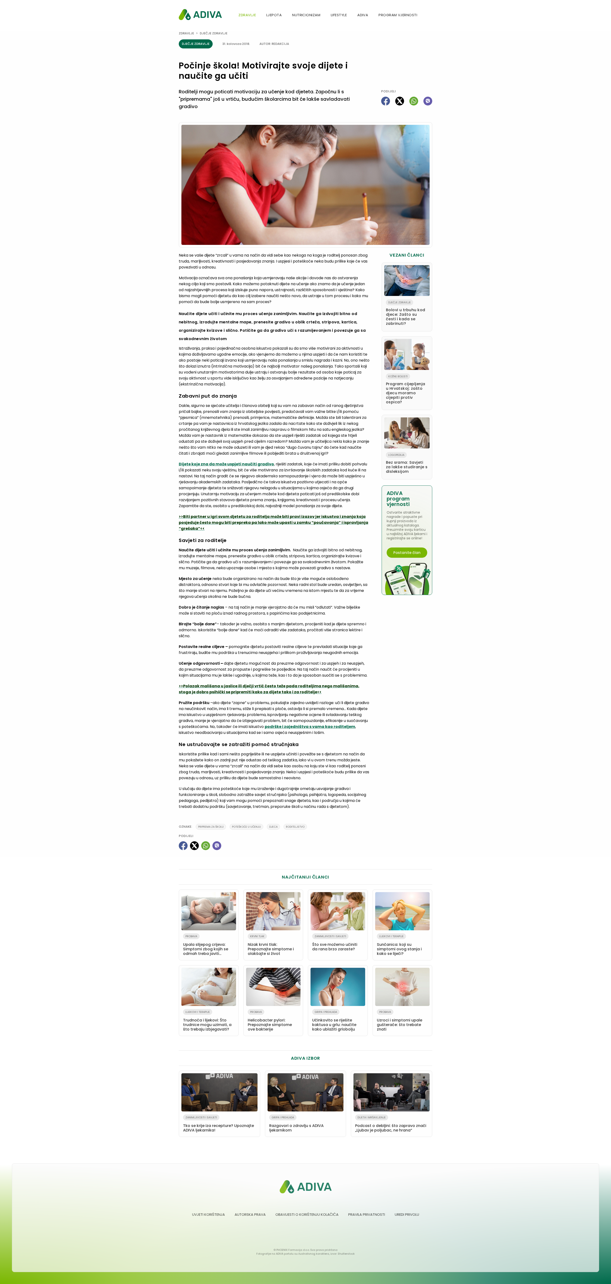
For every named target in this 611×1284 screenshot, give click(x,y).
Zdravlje (247, 15)
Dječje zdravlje (213, 33)
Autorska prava (250, 1214)
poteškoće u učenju (246, 827)
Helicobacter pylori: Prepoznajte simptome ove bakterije (270, 1021)
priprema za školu (211, 827)
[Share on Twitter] (399, 101)
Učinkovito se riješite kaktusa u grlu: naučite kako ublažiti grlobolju (334, 1021)
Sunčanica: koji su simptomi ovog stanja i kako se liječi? (399, 945)
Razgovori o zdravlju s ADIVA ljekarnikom (296, 1124)
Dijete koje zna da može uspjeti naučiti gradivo (226, 464)
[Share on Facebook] (385, 101)
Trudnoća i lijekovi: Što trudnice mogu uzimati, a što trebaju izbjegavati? (207, 1021)
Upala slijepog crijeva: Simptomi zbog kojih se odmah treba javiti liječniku (205, 946)
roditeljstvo (295, 827)
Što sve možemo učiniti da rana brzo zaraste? (334, 943)
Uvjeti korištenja (208, 1214)
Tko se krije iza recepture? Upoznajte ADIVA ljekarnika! (218, 1124)
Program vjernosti (398, 15)
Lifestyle (339, 15)
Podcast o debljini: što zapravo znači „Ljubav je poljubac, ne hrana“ (390, 1124)
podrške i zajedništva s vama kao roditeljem (310, 726)
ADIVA (362, 15)
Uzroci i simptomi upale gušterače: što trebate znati (399, 1021)
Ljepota (274, 15)
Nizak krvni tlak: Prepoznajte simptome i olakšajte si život (271, 945)
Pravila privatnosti (366, 1214)
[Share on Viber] (427, 101)
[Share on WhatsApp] (413, 101)
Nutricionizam (306, 15)
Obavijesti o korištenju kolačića (306, 1214)
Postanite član (407, 552)
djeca (273, 827)
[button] (430, 15)
